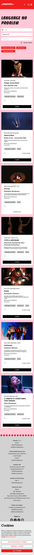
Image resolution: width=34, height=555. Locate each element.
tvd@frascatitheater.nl (17, 512)
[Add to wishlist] (5, 100)
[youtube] (22, 520)
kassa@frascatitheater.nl (17, 493)
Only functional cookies (17, 542)
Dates (17, 106)
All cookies (17, 551)
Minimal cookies (17, 546)
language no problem (10, 96)
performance (20, 96)
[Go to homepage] (7, 4)
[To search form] (28, 4)
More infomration (11, 537)
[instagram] (11, 520)
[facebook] (15, 520)
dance (18, 149)
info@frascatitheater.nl (17, 447)
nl (24, 4)
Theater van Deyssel (8, 48)
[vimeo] (18, 520)
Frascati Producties (8, 51)
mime (18, 202)
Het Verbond (21, 48)
